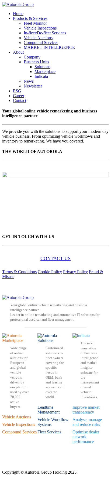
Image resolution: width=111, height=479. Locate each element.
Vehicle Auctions (16, 417)
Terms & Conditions (19, 271)
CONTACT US (55, 258)
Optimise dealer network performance (85, 437)
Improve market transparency (85, 409)
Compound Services (19, 432)
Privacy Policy (75, 271)
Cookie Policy (50, 271)
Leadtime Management (48, 409)
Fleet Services (49, 432)
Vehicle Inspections (18, 424)
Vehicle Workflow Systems (52, 422)
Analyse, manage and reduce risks (87, 422)
